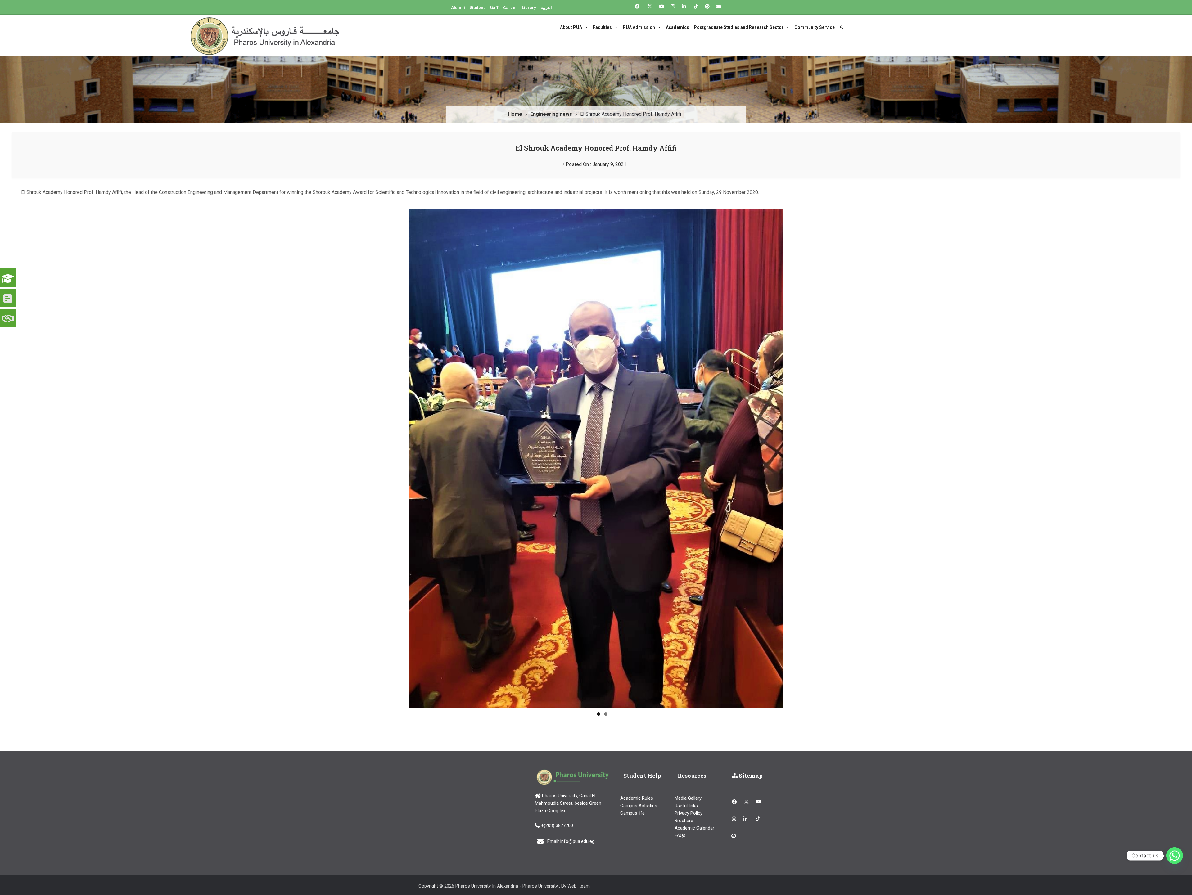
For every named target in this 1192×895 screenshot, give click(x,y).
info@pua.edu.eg (577, 824)
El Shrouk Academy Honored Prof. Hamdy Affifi (596, 147)
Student (477, 7)
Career (510, 7)
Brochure (684, 803)
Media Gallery (688, 781)
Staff (494, 7)
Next (792, 449)
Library (529, 7)
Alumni (458, 7)
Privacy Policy (688, 796)
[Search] (842, 27)
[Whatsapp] (1174, 855)
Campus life (632, 796)
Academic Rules (636, 781)
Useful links (686, 788)
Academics (677, 27)
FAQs (680, 818)
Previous (399, 449)
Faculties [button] (602, 27)
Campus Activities (638, 788)
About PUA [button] (571, 27)
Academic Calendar (694, 811)
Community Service (814, 27)
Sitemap (750, 758)
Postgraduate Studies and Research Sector (738, 27)
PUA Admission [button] (639, 27)
